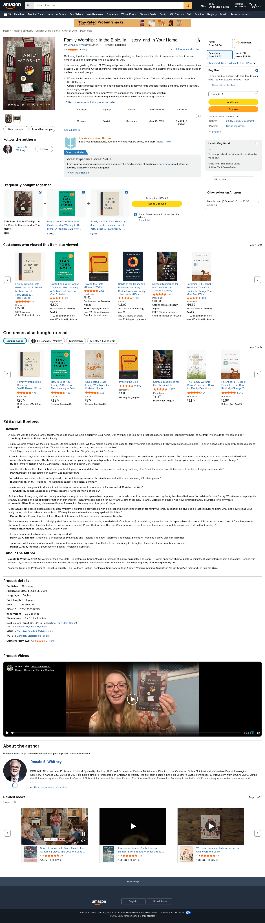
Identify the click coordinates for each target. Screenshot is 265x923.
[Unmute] (258, 733)
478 (34, 392)
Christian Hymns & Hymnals (31, 626)
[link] (66, 203)
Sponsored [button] (8, 802)
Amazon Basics (57, 14)
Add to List (220, 179)
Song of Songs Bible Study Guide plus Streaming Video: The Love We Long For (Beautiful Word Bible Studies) (63, 850)
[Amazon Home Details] (249, 14)
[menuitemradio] (252, 732)
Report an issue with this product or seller (92, 102)
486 (68, 392)
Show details (144, 220)
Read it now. (164, 141)
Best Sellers (76, 14)
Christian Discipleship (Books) (33, 635)
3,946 (240, 392)
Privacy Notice (106, 912)
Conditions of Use (87, 912)
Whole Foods (128, 14)
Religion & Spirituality (22, 31)
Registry (212, 14)
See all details (72, 129)
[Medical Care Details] (45, 14)
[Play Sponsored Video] (132, 826)
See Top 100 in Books (63, 622)
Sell (189, 14)
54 (203, 392)
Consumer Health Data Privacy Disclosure (136, 912)
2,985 (137, 386)
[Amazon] (12, 5)
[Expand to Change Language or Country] (205, 6)
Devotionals (86, 31)
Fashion (199, 14)
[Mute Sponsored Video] (83, 841)
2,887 (171, 389)
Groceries (112, 14)
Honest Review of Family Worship (34, 669)
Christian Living (70, 31)
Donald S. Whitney (78, 44)
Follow (44, 149)
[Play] (6, 733)
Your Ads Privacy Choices (171, 912)
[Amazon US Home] (99, 903)
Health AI (19, 14)
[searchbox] (109, 5)
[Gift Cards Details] (183, 14)
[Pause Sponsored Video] (83, 834)
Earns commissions (40, 666)
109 (102, 392)
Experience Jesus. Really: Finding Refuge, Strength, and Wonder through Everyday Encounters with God (140, 850)
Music (223, 14)
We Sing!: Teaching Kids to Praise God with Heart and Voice (218, 850)
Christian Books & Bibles (48, 31)
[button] (7, 14)
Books (163, 14)
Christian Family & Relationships (35, 631)
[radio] (220, 43)
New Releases (95, 14)
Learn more (164, 163)
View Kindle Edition (78, 172)
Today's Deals (148, 14)
